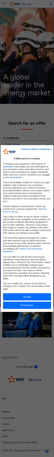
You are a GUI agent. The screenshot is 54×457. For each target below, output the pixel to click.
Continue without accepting (35, 149)
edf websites (16, 177)
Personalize (27, 305)
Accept (27, 296)
